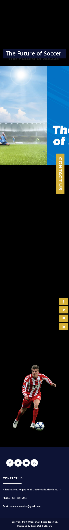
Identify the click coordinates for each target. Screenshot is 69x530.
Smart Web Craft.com (41, 526)
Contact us (60, 173)
